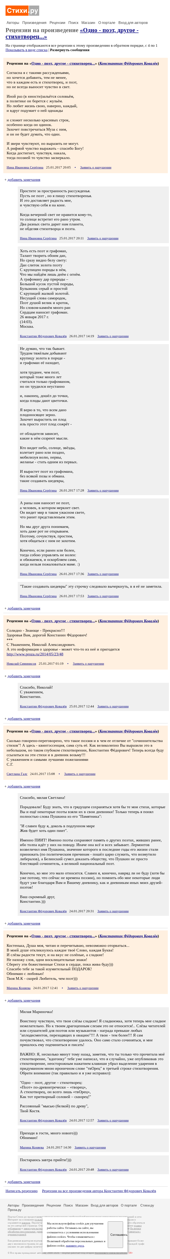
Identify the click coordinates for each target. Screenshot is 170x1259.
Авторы (13, 23)
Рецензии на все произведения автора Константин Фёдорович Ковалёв (99, 1191)
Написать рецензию (22, 1191)
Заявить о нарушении (95, 167)
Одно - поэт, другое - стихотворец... (63, 63)
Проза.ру (14, 1210)
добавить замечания (24, 180)
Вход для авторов (133, 23)
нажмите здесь (75, 1245)
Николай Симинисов (21, 663)
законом (25, 1223)
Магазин (88, 23)
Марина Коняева (19, 988)
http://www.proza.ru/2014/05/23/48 (35, 654)
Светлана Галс (17, 774)
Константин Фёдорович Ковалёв (128, 63)
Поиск (73, 23)
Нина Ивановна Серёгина (25, 167)
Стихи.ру (147, 1205)
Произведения (34, 23)
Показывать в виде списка (27, 50)
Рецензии (57, 23)
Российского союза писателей (111, 1253)
